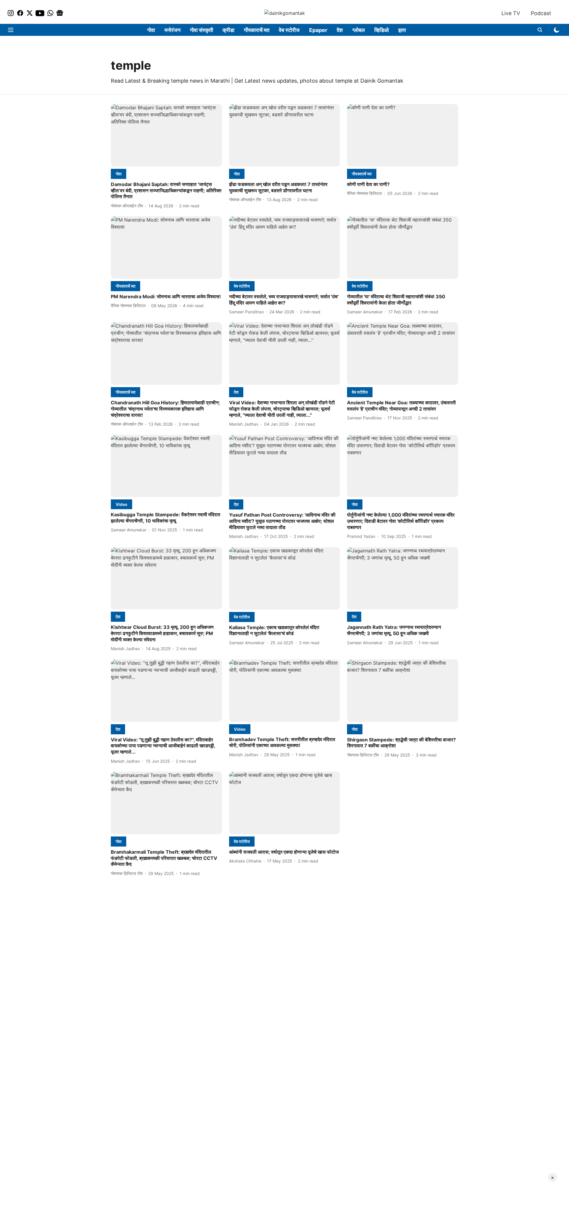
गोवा (151, 30)
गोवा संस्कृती (201, 30)
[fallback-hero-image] (166, 135)
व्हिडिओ (381, 30)
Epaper (318, 30)
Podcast (541, 13)
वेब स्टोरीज (289, 30)
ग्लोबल (358, 30)
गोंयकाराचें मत (256, 30)
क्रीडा (228, 30)
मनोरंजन (172, 30)
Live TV (510, 13)
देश (340, 30)
